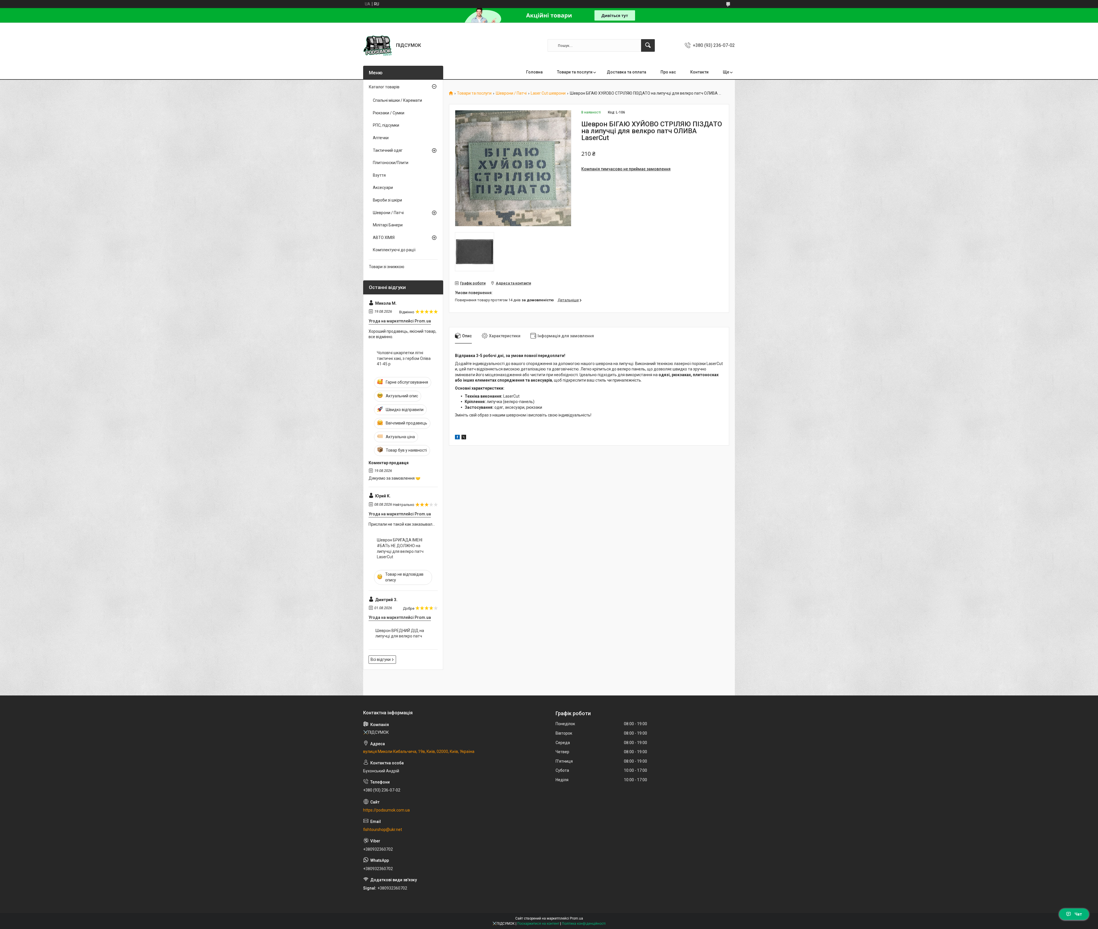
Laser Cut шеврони (548, 93)
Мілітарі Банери (388, 225)
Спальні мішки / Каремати (397, 100)
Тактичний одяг (388, 150)
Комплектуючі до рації (394, 250)
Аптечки (381, 137)
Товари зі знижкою (386, 266)
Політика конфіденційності (584, 924)
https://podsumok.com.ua (386, 810)
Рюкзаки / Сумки (388, 113)
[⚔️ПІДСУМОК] (377, 45)
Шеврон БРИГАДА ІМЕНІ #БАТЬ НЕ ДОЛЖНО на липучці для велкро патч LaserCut (400, 548)
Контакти (699, 72)
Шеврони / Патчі (511, 93)
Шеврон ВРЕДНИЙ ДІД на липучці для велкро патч (399, 633)
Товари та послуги (574, 72)
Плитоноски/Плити (390, 162)
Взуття (379, 175)
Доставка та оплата (626, 72)
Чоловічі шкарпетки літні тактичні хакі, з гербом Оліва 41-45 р (404, 358)
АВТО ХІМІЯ (384, 237)
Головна (534, 72)
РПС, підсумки (386, 125)
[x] (464, 438)
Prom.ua (576, 918)
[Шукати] (648, 45)
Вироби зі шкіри (387, 200)
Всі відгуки (381, 659)
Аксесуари (383, 187)
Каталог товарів (384, 87)
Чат (1078, 914)
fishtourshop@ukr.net (382, 829)
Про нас (668, 72)
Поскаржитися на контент (538, 924)
